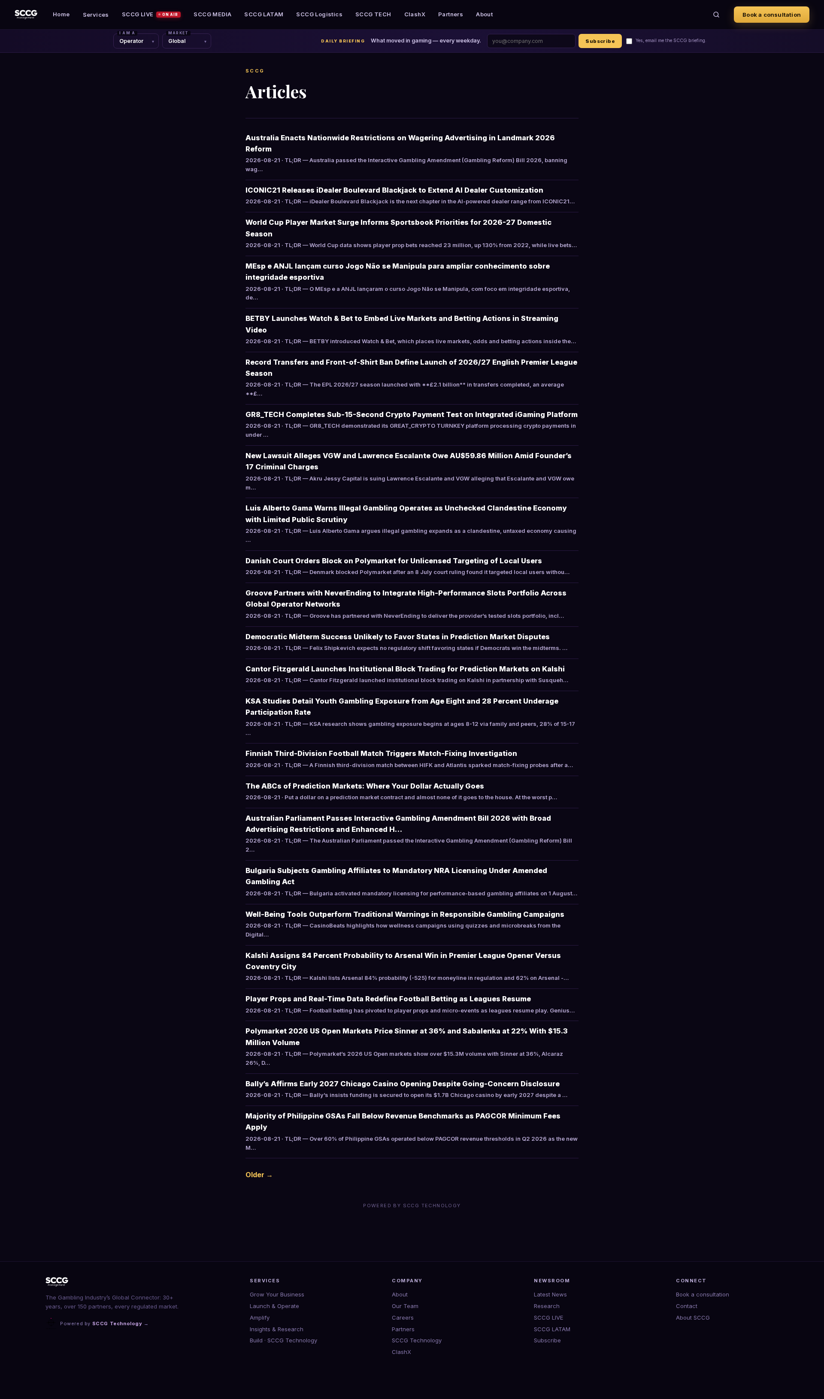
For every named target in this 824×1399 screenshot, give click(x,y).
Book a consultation (771, 14)
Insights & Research (276, 1329)
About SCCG (693, 1317)
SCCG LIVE (150, 14)
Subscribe (600, 41)
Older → (259, 1174)
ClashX (414, 14)
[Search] (716, 14)
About (484, 14)
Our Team (405, 1305)
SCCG (255, 71)
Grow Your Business (277, 1294)
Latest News (550, 1294)
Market (178, 33)
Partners (450, 14)
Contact (686, 1305)
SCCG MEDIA (212, 14)
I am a (127, 33)
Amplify (260, 1317)
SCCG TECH (373, 14)
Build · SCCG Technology (283, 1340)
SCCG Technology (417, 1340)
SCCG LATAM (263, 14)
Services (96, 14)
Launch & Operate (274, 1305)
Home (61, 14)
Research (547, 1305)
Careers (403, 1317)
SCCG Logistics (319, 14)
